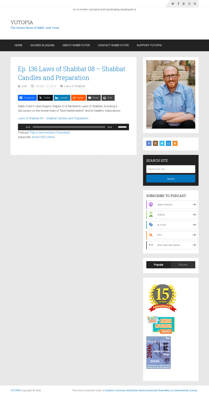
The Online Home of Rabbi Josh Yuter (34, 27)
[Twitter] (162, 143)
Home (18, 45)
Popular (158, 264)
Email (35, 137)
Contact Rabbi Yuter (113, 45)
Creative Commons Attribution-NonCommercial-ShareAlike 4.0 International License (150, 390)
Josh (24, 86)
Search (171, 178)
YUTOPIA (21, 22)
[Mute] (115, 127)
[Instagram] (155, 143)
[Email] (168, 143)
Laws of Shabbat (74, 86)
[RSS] (175, 143)
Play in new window (42, 132)
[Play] (22, 127)
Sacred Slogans (42, 45)
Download (63, 132)
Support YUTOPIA (149, 45)
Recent (183, 264)
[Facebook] (149, 143)
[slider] (122, 127)
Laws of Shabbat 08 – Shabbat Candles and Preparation (53, 118)
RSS (43, 137)
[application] (73, 127)
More (51, 137)
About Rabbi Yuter (76, 45)
